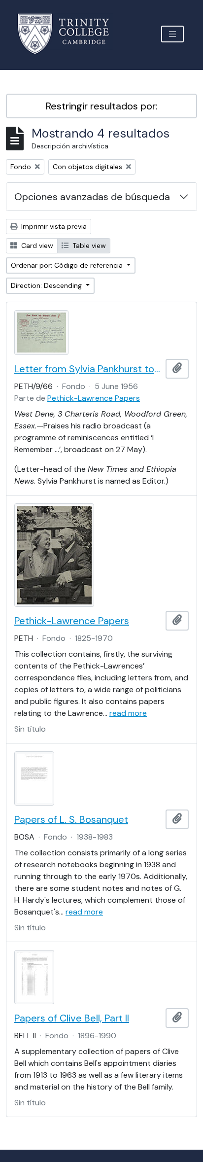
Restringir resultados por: (102, 106)
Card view (36, 245)
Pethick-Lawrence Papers (93, 398)
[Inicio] (69, 34)
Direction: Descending (47, 285)
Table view (88, 245)
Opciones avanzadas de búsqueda (92, 196)
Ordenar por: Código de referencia (68, 265)
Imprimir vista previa (53, 226)
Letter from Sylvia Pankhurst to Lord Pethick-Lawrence (88, 369)
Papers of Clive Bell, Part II (71, 1018)
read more (128, 713)
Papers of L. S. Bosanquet (71, 819)
